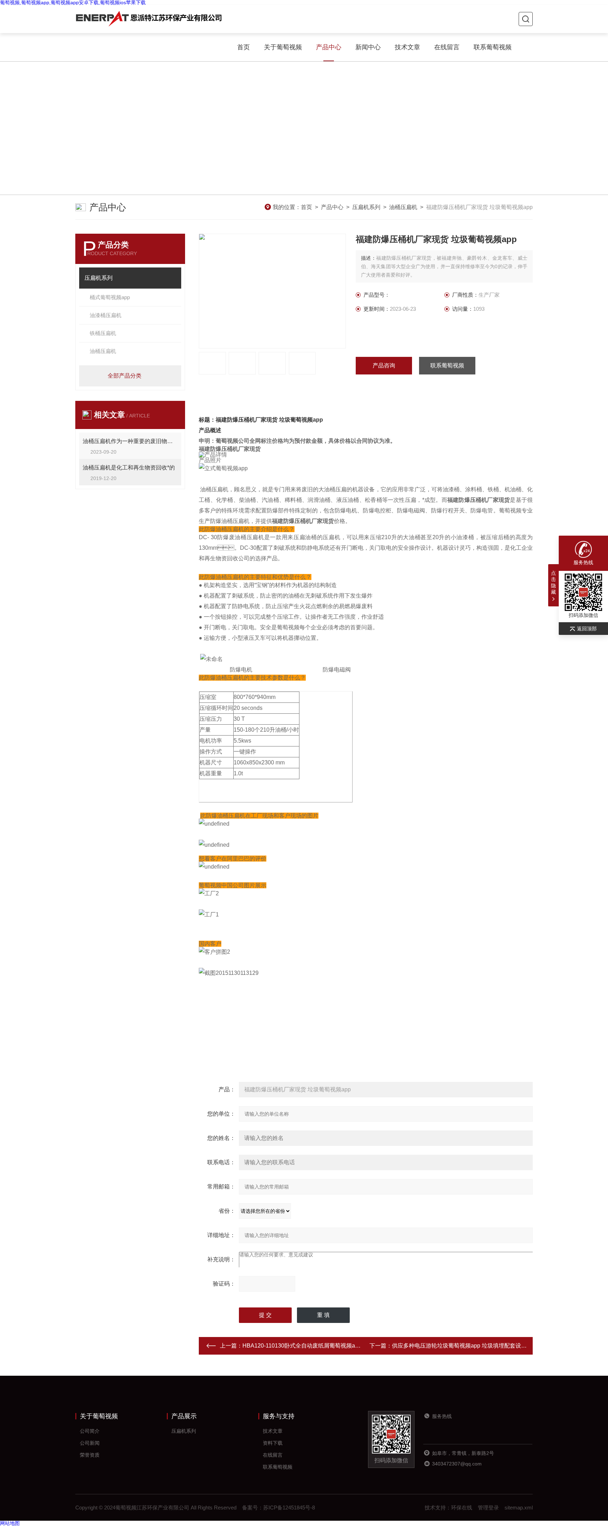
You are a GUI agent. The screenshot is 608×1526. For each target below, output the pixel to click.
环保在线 (461, 1508)
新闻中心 (368, 47)
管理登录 (488, 1508)
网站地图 (10, 1523)
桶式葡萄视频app (110, 297)
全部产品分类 (124, 376)
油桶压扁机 (403, 207)
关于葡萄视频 (283, 47)
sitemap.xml (519, 1508)
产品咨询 (384, 365)
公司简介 (90, 1431)
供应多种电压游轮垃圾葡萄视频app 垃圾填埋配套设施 (459, 1346)
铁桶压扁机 (103, 333)
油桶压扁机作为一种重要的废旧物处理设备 (130, 441)
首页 (243, 47)
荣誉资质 (90, 1455)
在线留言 (447, 47)
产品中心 (328, 47)
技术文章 (407, 47)
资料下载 (273, 1443)
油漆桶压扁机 (105, 315)
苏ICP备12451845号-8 (289, 1508)
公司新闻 (90, 1443)
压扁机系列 (366, 207)
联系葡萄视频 (493, 47)
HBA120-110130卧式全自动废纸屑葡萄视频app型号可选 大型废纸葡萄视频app (341, 1346)
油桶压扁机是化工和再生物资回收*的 (129, 468)
